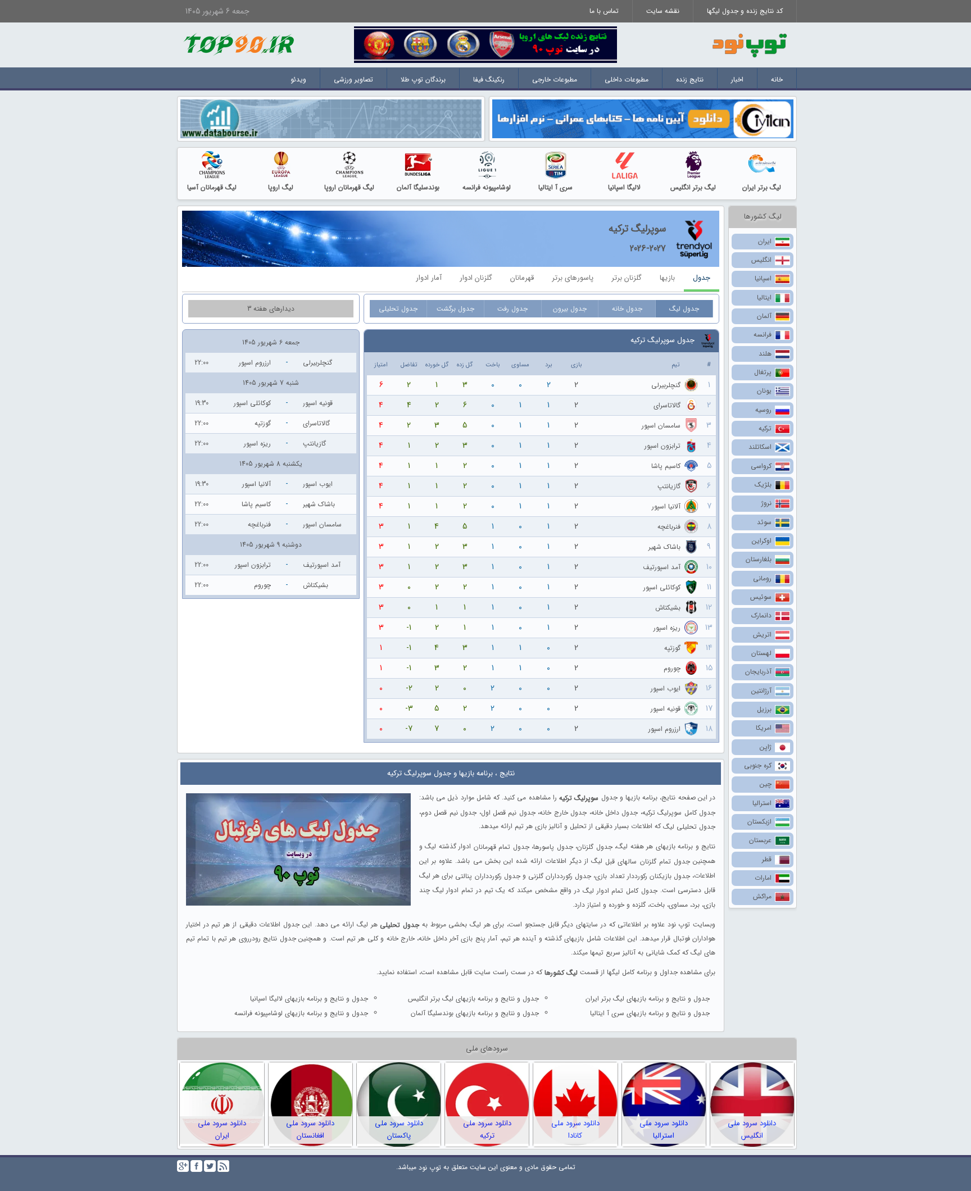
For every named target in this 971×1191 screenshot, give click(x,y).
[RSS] (223, 1166)
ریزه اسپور (667, 627)
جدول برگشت (455, 308)
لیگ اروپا (280, 187)
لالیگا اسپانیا (624, 187)
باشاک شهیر (664, 547)
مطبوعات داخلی (626, 79)
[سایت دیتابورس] (331, 118)
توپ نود (430, 1167)
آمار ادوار (429, 278)
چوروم (672, 668)
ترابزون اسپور (662, 445)
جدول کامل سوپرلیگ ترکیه (678, 812)
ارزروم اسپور (664, 729)
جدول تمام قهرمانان (501, 847)
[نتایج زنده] (485, 44)
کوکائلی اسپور (661, 587)
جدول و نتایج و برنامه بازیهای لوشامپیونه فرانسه (301, 1013)
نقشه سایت (662, 11)
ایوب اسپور (665, 688)
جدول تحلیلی (398, 308)
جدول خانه (627, 308)
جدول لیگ (684, 308)
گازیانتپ (668, 486)
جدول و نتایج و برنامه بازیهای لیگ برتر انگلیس (473, 998)
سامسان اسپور (661, 425)
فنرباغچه (668, 526)
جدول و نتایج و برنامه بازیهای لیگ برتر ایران (648, 998)
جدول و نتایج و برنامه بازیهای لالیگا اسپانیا (309, 998)
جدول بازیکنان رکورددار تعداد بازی (642, 876)
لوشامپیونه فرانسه (486, 187)
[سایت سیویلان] (642, 118)
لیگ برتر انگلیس (693, 187)
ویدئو (298, 79)
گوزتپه (672, 648)
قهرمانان (522, 278)
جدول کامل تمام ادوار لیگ (620, 890)
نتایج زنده (690, 79)
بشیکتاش (667, 607)
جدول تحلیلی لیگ (689, 826)
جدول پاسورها (553, 847)
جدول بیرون (570, 308)
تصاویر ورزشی (353, 79)
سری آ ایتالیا (555, 187)
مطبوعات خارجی (554, 79)
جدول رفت (512, 308)
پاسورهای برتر (572, 278)
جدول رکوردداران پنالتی (487, 876)
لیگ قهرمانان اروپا (349, 187)
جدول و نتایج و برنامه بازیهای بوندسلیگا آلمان (475, 1013)
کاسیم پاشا (665, 466)
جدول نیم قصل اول (508, 812)
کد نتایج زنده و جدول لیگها (745, 11)
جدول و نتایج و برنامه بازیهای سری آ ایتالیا (650, 1013)
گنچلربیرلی (665, 385)
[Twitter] (210, 1166)
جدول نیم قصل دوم (449, 812)
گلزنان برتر (626, 278)
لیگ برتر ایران (761, 187)
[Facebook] (196, 1166)
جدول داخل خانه (614, 812)
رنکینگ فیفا (489, 79)
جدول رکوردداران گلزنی (559, 876)
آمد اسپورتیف (661, 567)
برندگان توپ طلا (423, 79)
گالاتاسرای (667, 405)
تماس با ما (604, 11)
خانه (777, 79)
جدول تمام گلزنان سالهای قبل (647, 861)
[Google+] (183, 1166)
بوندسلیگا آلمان (418, 187)
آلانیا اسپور (666, 506)
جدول (701, 278)
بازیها (667, 278)
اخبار (737, 79)
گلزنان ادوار (476, 278)
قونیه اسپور (665, 708)
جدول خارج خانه (563, 812)
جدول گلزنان (594, 847)
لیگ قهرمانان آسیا (212, 187)
